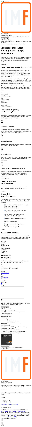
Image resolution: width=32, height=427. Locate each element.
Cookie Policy (12, 411)
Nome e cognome (5, 310)
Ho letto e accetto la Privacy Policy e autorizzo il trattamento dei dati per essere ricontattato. (13, 332)
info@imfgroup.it (5, 277)
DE (7, 38)
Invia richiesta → (5, 345)
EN (4, 38)
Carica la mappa (5, 307)
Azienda (3, 313)
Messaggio (4, 323)
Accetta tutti (12, 418)
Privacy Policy (4, 411)
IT (1, 38)
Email (2, 315)
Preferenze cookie (21, 411)
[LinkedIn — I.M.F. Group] (1, 284)
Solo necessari (4, 418)
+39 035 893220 (5, 273)
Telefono (3, 318)
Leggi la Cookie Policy (11, 416)
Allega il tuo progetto (6, 327)
